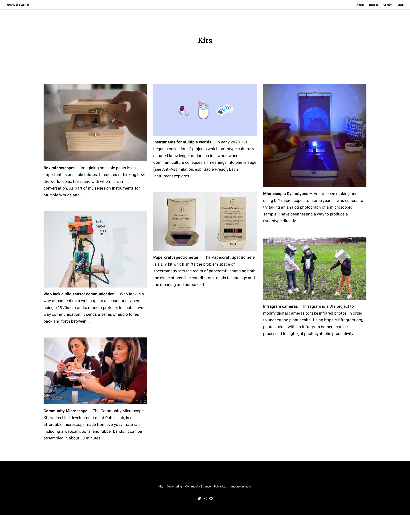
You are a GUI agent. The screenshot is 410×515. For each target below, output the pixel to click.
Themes (373, 4)
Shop (401, 4)
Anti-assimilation (241, 486)
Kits (160, 486)
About (360, 4)
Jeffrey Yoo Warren (17, 4)
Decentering (174, 486)
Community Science (198, 486)
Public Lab (220, 486)
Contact (387, 4)
